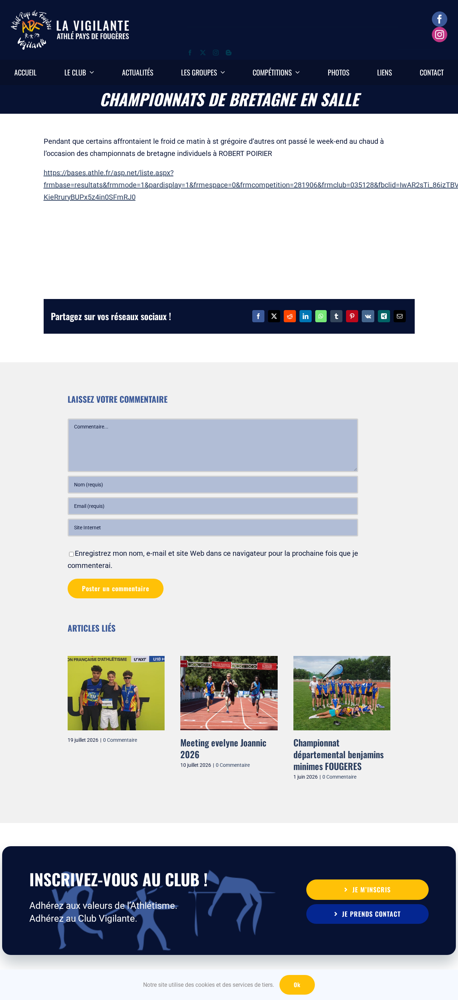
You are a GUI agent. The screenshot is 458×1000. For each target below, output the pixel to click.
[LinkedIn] (305, 316)
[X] (274, 316)
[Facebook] (258, 316)
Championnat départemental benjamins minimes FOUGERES (181, 754)
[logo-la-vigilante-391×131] (70, 13)
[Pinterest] (352, 316)
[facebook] (439, 19)
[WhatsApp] (320, 316)
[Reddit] (290, 316)
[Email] (400, 316)
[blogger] (229, 52)
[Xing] (384, 316)
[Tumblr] (336, 316)
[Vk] (368, 316)
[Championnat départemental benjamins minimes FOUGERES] (184, 660)
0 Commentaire (75, 765)
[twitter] (203, 52)
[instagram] (439, 34)
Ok (297, 984)
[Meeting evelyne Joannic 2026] (71, 660)
